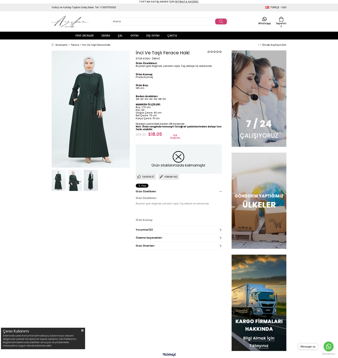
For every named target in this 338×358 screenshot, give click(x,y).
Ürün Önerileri (145, 246)
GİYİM (134, 35)
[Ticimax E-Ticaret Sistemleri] (169, 355)
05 (101, 7)
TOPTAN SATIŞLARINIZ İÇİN (169, 1)
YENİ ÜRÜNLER (84, 35)
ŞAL (120, 35)
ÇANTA (172, 35)
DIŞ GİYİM (152, 35)
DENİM (106, 35)
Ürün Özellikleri (146, 191)
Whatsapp (264, 23)
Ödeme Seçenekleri (149, 238)
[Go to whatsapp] (329, 346)
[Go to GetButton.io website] (328, 354)
